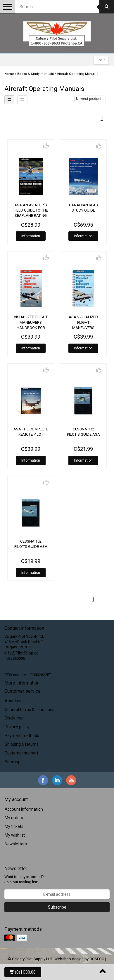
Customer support (21, 753)
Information (30, 236)
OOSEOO (96, 959)
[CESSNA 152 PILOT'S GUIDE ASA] (31, 513)
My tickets (14, 826)
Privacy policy (17, 726)
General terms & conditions (29, 709)
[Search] (106, 6)
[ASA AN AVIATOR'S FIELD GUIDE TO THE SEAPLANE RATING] (31, 176)
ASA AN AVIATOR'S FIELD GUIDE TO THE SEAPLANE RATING (30, 210)
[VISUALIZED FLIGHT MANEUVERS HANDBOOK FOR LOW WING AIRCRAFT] (31, 288)
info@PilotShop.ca (21, 653)
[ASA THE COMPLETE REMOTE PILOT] (31, 401)
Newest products (89, 99)
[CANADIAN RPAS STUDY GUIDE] (83, 176)
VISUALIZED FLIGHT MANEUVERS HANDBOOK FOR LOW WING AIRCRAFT (31, 327)
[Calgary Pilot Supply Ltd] (57, 33)
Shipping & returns (22, 744)
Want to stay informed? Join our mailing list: (24, 879)
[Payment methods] (16, 938)
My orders (14, 817)
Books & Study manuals (35, 74)
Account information (24, 809)
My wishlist (15, 835)
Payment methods (22, 735)
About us (13, 701)
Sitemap (12, 761)
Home (9, 74)
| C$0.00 (25, 972)
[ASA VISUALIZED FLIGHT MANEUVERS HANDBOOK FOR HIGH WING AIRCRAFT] (83, 288)
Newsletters (16, 844)
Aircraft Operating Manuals (77, 74)
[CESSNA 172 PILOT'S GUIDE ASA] (83, 401)
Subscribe (57, 907)
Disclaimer (14, 718)
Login (101, 60)
